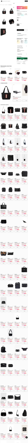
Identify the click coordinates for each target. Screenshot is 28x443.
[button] (14, 1)
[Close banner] (0, 1)
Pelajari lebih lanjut (25, 38)
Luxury (3, 4)
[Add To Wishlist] (26, 3)
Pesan (17, 100)
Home (0, 4)
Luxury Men (6, 4)
